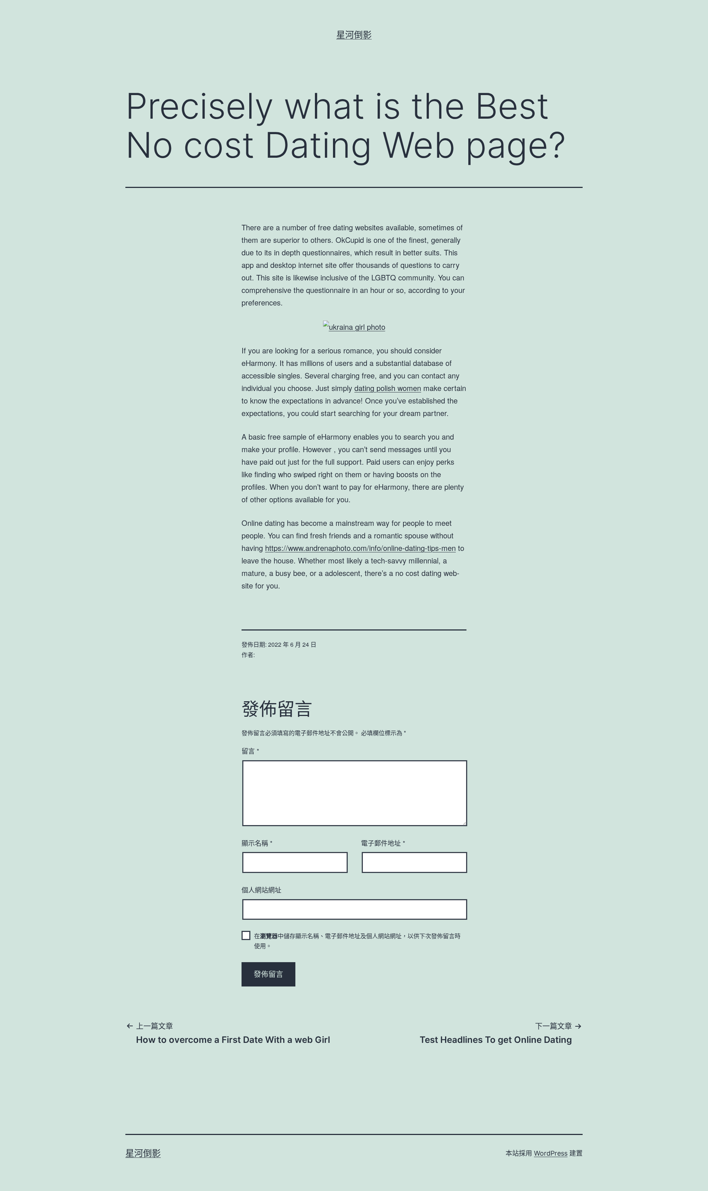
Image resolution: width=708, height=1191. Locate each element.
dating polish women (387, 388)
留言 (250, 750)
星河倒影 (354, 34)
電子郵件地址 (383, 843)
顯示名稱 (257, 843)
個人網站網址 (261, 889)
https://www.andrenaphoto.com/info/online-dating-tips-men (360, 547)
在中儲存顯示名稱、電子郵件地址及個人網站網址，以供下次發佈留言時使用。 (357, 941)
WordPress (551, 1153)
